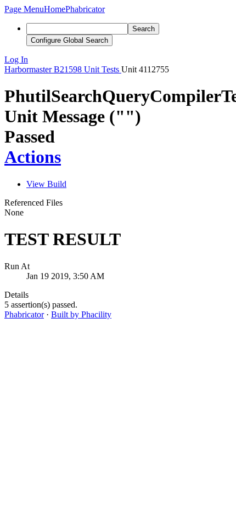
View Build (46, 184)
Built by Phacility (81, 314)
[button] (24, 9)
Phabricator (24, 314)
